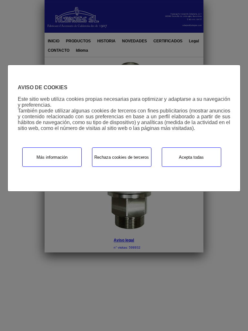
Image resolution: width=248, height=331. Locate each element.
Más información (51, 157)
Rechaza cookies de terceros (121, 157)
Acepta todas (191, 157)
